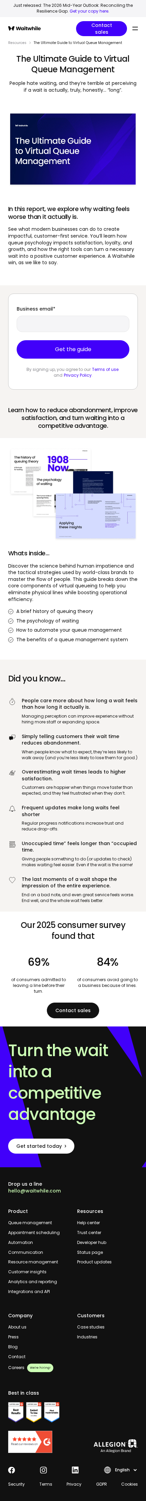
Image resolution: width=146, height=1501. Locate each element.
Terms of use (105, 369)
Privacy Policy (78, 375)
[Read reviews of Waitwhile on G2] (38, 1442)
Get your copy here (89, 11)
